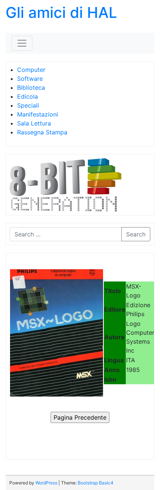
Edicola (27, 96)
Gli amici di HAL (61, 12)
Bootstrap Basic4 (95, 483)
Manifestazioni (37, 114)
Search (135, 234)
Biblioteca (31, 87)
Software (30, 78)
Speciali (28, 105)
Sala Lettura (34, 123)
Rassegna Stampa (42, 132)
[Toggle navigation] (22, 43)
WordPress (46, 483)
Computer (31, 69)
